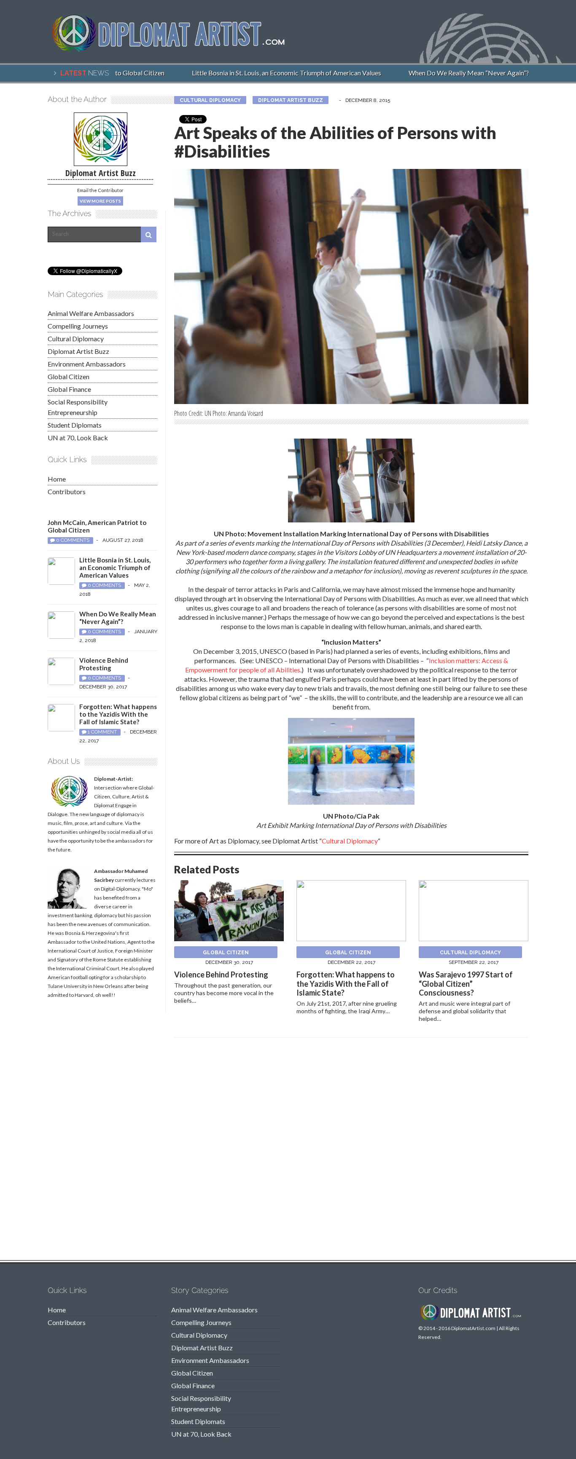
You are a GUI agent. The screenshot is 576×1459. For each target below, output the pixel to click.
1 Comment (102, 732)
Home (57, 479)
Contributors (67, 491)
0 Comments (72, 540)
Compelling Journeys (78, 326)
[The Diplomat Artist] (174, 48)
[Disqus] (351, 1151)
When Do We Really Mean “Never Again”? (456, 73)
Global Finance (69, 389)
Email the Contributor (100, 190)
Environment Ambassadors (87, 364)
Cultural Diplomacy (210, 100)
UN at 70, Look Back (78, 438)
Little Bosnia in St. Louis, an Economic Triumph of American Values (274, 73)
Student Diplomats (75, 425)
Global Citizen (226, 953)
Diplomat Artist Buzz (290, 100)
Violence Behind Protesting (221, 974)
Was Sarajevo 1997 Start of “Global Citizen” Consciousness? (466, 983)
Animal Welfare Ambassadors (91, 313)
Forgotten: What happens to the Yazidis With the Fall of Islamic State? (345, 983)
